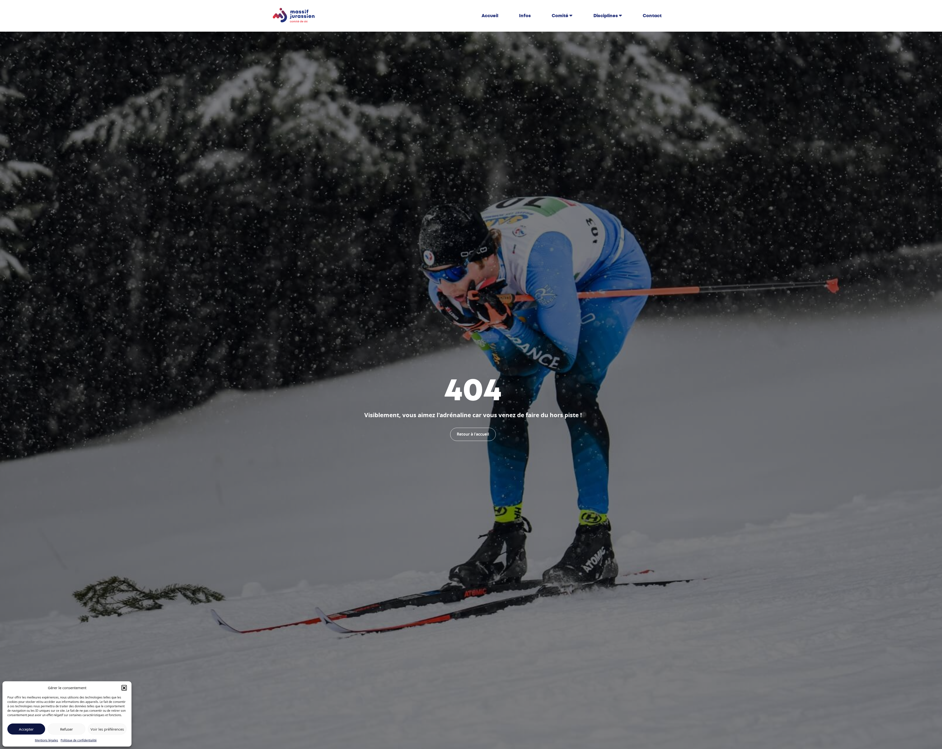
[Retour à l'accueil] (294, 15)
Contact (652, 16)
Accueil (490, 16)
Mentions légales (46, 740)
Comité (560, 16)
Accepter (26, 729)
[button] (124, 687)
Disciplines (605, 16)
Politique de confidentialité (79, 740)
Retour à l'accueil (473, 434)
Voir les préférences (107, 729)
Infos (525, 16)
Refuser (66, 729)
